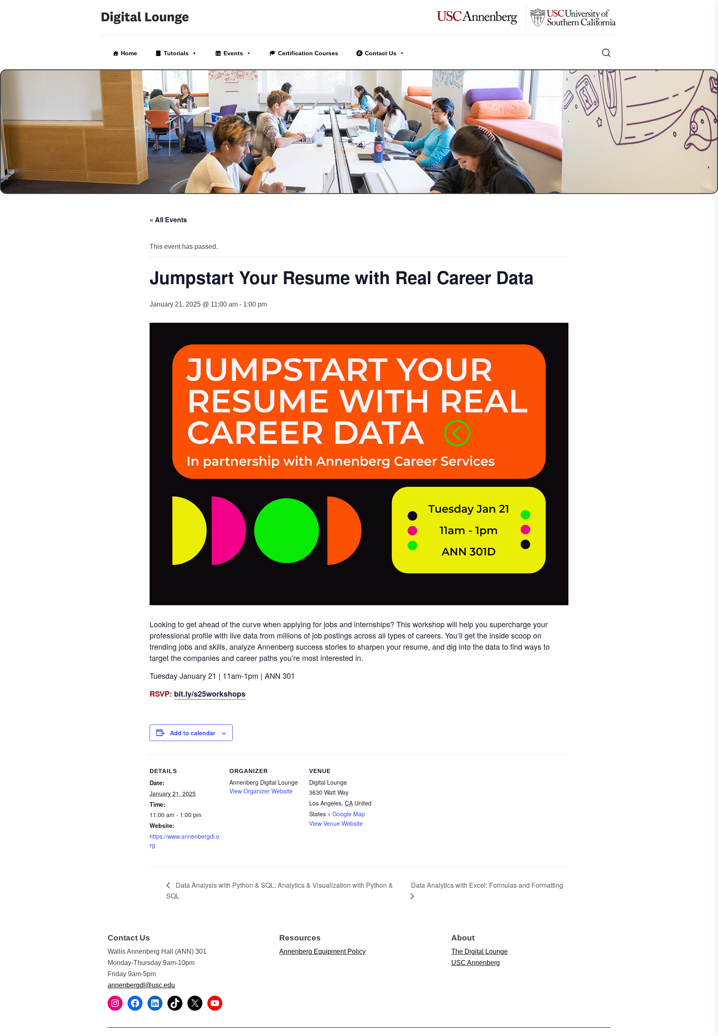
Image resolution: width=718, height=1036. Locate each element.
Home (129, 53)
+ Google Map (346, 814)
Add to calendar (192, 733)
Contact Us (380, 53)
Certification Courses (308, 53)
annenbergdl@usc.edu (141, 985)
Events (233, 53)
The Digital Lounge (479, 951)
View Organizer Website (261, 791)
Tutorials (176, 53)
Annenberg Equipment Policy (322, 951)
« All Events (168, 219)
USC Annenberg (475, 962)
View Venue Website (336, 823)
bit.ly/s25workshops (210, 693)
